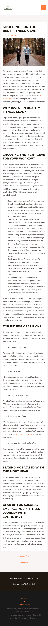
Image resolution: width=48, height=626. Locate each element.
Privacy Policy (24, 604)
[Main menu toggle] (43, 7)
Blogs (6, 35)
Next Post (24, 562)
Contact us (24, 601)
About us (24, 598)
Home (24, 595)
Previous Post (23, 556)
